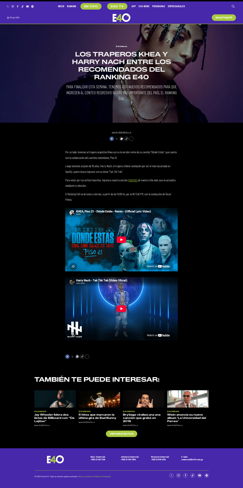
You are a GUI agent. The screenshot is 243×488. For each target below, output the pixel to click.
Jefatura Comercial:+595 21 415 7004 (130, 458)
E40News (121, 46)
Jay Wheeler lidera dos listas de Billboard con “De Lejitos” (54, 418)
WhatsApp (223, 17)
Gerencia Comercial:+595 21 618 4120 (160, 458)
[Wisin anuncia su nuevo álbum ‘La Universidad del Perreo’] (188, 399)
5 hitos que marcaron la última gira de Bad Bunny (97, 416)
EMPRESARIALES (176, 6)
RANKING (71, 6)
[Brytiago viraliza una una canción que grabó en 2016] (143, 399)
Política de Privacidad (103, 476)
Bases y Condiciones (86, 476)
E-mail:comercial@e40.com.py (192, 458)
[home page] (121, 17)
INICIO (61, 6)
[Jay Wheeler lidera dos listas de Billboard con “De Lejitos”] (55, 399)
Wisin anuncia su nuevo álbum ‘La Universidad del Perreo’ (186, 418)
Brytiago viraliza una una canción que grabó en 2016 (141, 418)
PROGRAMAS (158, 6)
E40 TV (117, 6)
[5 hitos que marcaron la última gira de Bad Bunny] (99, 399)
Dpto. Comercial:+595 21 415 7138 (98, 458)
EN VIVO (91, 6)
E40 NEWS (144, 6)
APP (134, 6)
